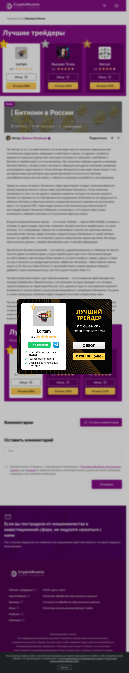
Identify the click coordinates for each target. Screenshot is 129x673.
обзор (89, 346)
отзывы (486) (89, 356)
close (107, 303)
